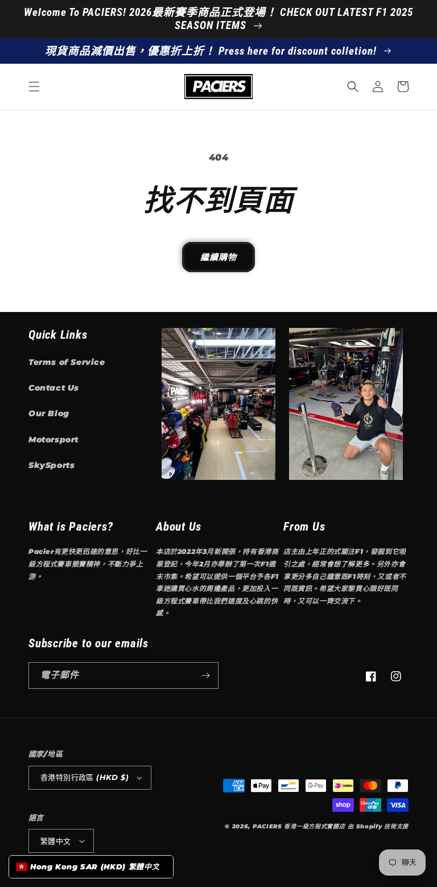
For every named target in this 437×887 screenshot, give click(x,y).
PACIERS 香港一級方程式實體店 (299, 826)
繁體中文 (55, 840)
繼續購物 (218, 257)
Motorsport (53, 439)
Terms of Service (66, 362)
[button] (34, 86)
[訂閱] (205, 675)
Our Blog (48, 413)
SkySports (51, 465)
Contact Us (53, 388)
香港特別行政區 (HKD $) (84, 777)
